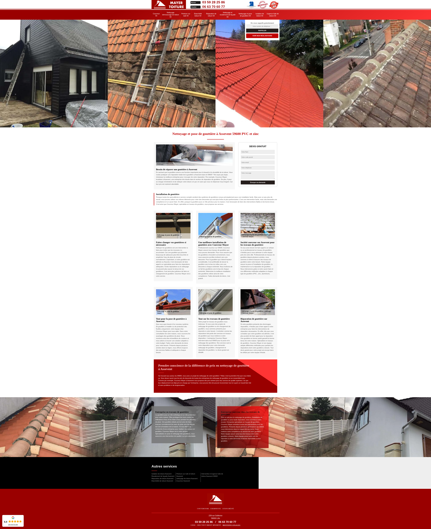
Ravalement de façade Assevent (163, 476)
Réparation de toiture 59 (211, 15)
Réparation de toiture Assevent (162, 478)
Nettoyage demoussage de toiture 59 (170, 15)
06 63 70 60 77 (213, 7)
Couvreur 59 (156, 15)
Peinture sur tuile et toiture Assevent (185, 475)
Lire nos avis (13, 524)
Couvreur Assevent (183, 481)
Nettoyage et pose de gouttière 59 (245, 15)
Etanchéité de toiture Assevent (162, 481)
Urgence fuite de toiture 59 (273, 15)
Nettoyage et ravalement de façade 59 (227, 15)
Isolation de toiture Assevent (162, 474)
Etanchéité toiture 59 (198, 15)
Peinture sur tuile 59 (185, 15)
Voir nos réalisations (262, 36)
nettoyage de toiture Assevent (187, 478)
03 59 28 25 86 (213, 2)
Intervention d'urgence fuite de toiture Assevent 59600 (212, 475)
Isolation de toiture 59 (260, 15)
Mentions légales (231, 525)
